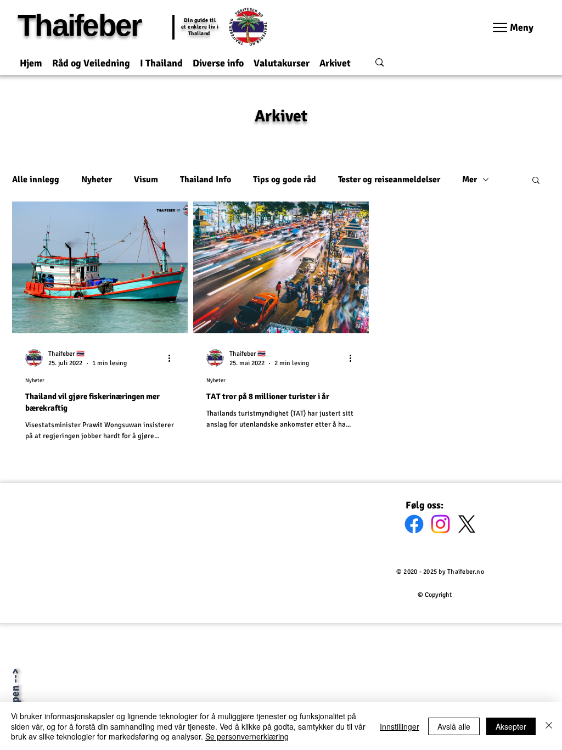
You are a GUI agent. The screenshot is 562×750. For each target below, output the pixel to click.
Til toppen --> (15, 700)
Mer (469, 179)
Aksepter (511, 726)
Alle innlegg (35, 179)
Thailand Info (205, 179)
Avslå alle (453, 726)
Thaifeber (79, 25)
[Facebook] (414, 524)
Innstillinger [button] (399, 726)
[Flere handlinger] (172, 358)
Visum (146, 179)
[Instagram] (440, 524)
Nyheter (96, 179)
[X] (466, 524)
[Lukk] (548, 726)
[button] (91, 58)
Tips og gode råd (284, 179)
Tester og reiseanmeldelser (389, 179)
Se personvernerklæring (247, 736)
